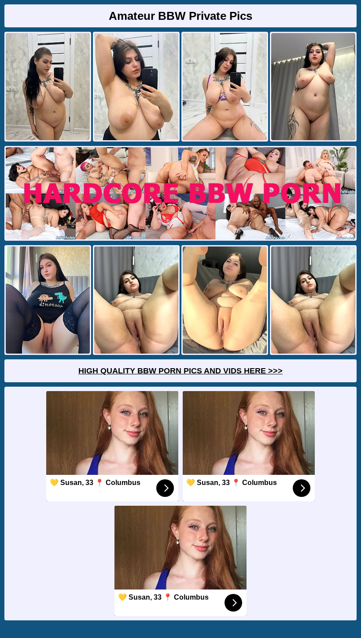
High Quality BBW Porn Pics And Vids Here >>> (180, 370)
